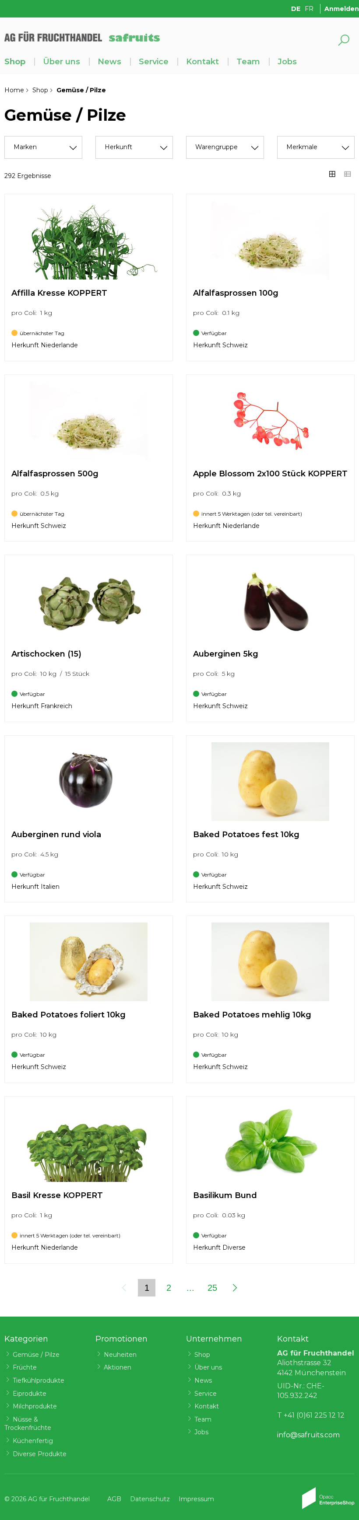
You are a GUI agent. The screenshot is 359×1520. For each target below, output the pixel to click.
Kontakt (202, 62)
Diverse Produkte (40, 1454)
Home (14, 90)
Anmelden (341, 9)
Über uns (61, 62)
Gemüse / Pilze (36, 1355)
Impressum (196, 1499)
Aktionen (117, 1367)
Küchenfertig (33, 1441)
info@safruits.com (308, 1435)
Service (154, 62)
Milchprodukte (35, 1406)
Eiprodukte (29, 1394)
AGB (114, 1499)
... (190, 1288)
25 (212, 1288)
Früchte (25, 1367)
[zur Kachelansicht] (332, 174)
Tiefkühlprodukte (38, 1380)
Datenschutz (150, 1499)
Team (248, 62)
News (109, 62)
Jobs (287, 62)
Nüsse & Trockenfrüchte (27, 1423)
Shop (14, 62)
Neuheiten (120, 1355)
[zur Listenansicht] (348, 174)
